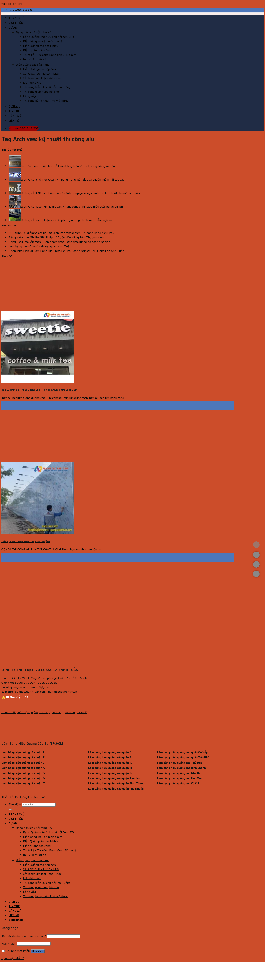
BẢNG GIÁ (15, 116)
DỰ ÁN (13, 27)
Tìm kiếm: (15, 804)
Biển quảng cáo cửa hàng (32, 64)
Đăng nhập (37, 951)
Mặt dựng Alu (32, 82)
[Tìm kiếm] (10, 809)
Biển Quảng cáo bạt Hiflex (40, 46)
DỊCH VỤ (14, 106)
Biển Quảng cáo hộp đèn (39, 69)
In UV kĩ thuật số (34, 59)
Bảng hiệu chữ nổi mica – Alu (35, 32)
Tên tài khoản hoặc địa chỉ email (23, 936)
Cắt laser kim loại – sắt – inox (42, 78)
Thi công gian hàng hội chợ (41, 91)
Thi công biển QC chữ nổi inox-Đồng (46, 87)
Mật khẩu (9, 943)
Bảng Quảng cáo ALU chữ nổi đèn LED (48, 37)
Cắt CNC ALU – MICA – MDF (41, 73)
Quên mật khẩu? (12, 958)
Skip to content (11, 3)
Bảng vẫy (29, 96)
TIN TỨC (14, 111)
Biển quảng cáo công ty (38, 50)
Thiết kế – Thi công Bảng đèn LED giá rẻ (49, 55)
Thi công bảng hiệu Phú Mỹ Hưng (45, 100)
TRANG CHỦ (17, 18)
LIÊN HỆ (14, 121)
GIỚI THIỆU (16, 23)
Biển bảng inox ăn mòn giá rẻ (42, 41)
